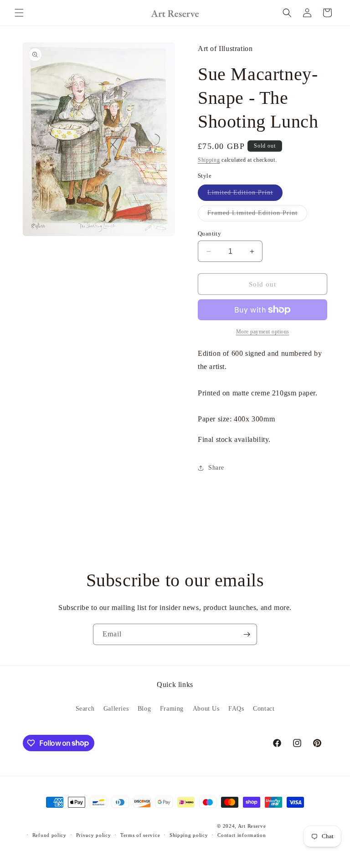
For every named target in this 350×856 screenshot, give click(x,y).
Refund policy (49, 835)
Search (85, 708)
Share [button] (216, 467)
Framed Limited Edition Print (257, 215)
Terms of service (140, 835)
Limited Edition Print (245, 195)
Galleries (116, 708)
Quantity (209, 233)
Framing (172, 708)
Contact (263, 708)
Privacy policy (93, 835)
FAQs (236, 708)
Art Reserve (252, 826)
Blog (144, 708)
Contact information (241, 835)
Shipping (209, 160)
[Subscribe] (247, 634)
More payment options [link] (262, 331)
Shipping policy (189, 835)
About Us (206, 708)
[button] (19, 13)
